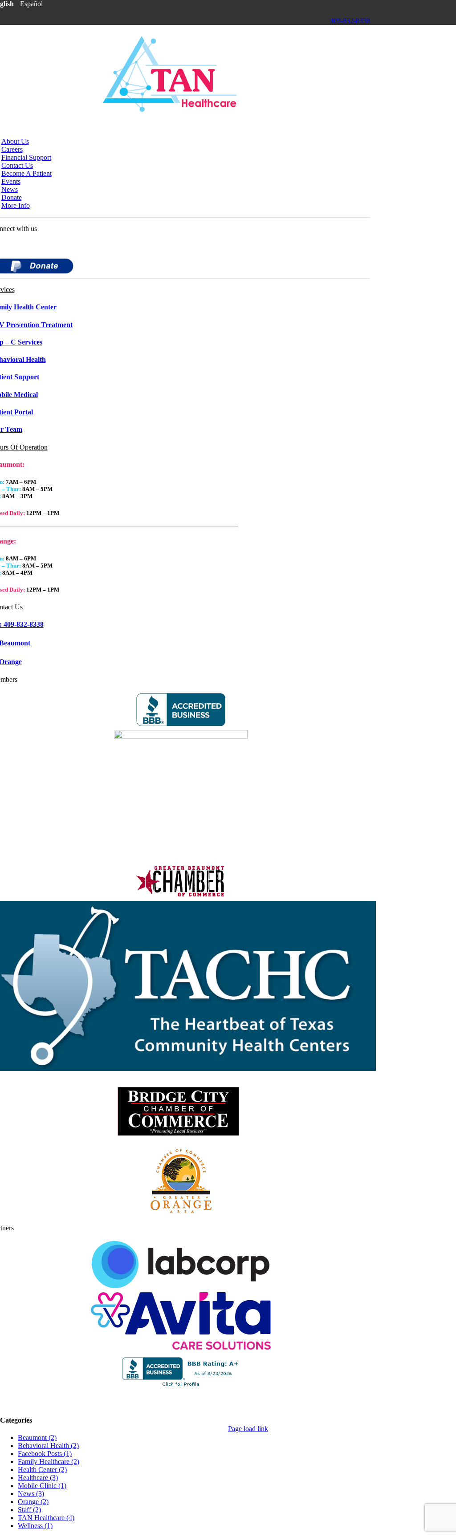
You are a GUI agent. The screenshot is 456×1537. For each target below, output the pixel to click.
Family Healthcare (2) (48, 1461)
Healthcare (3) (38, 1477)
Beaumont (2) (37, 1437)
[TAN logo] (169, 109)
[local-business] (181, 1140)
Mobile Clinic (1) (42, 1485)
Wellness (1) (35, 1525)
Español (31, 4)
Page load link (248, 1428)
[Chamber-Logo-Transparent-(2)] (180, 894)
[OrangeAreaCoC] (180, 1213)
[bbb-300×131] (180, 723)
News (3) (31, 1493)
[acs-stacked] (181, 1347)
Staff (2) (29, 1509)
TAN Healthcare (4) (46, 1517)
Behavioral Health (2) (48, 1445)
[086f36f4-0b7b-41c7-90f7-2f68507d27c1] (181, 736)
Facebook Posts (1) (45, 1453)
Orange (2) (33, 1501)
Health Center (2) (42, 1469)
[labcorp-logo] (180, 1286)
